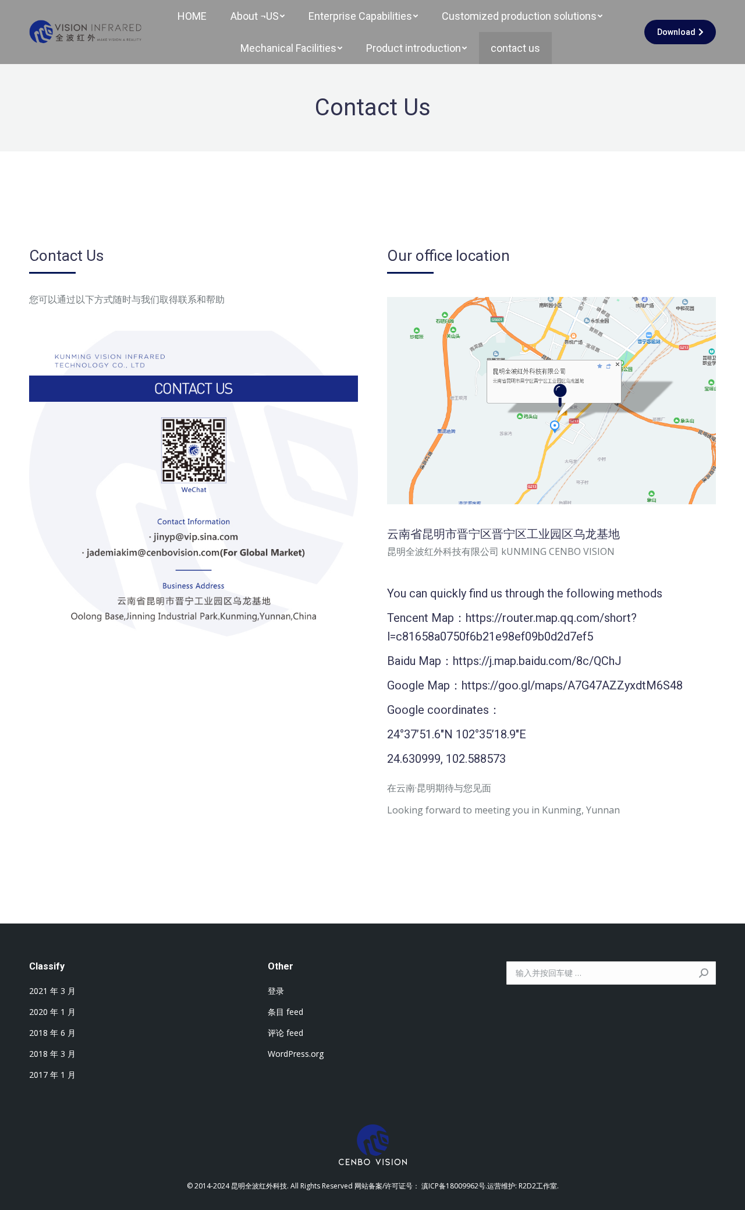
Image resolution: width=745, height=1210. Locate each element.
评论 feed (285, 1032)
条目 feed (285, 1011)
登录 (276, 990)
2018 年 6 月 (52, 1032)
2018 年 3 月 (52, 1053)
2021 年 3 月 (52, 990)
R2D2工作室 (538, 1186)
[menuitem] (192, 16)
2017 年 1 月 (52, 1074)
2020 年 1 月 (52, 1011)
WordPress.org (296, 1053)
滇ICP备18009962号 (453, 1186)
